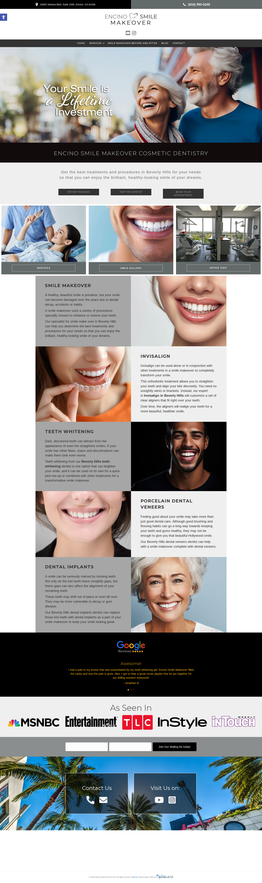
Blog (164, 43)
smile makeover (78, 480)
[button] (3, 17)
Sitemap (135, 877)
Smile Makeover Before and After (132, 43)
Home (81, 43)
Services (95, 43)
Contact (179, 43)
